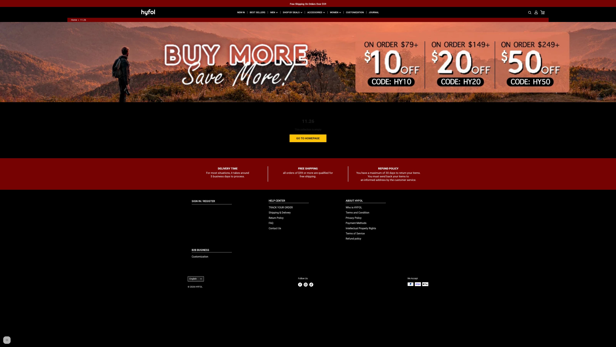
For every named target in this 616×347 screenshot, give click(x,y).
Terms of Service (355, 233)
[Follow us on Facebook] (300, 284)
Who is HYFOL (354, 207)
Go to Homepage (308, 138)
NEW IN (241, 12)
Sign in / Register (203, 201)
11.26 (83, 20)
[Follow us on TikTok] (311, 284)
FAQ (271, 223)
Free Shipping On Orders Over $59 (308, 3)
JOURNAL (374, 12)
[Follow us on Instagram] (306, 284)
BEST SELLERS (257, 12)
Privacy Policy (354, 217)
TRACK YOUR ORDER (281, 207)
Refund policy (353, 238)
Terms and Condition (357, 212)
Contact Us (275, 228)
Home (74, 20)
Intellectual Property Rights (361, 228)
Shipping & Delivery (280, 212)
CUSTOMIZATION (355, 12)
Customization (200, 256)
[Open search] (530, 12)
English (193, 278)
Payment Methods (356, 223)
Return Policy (276, 217)
